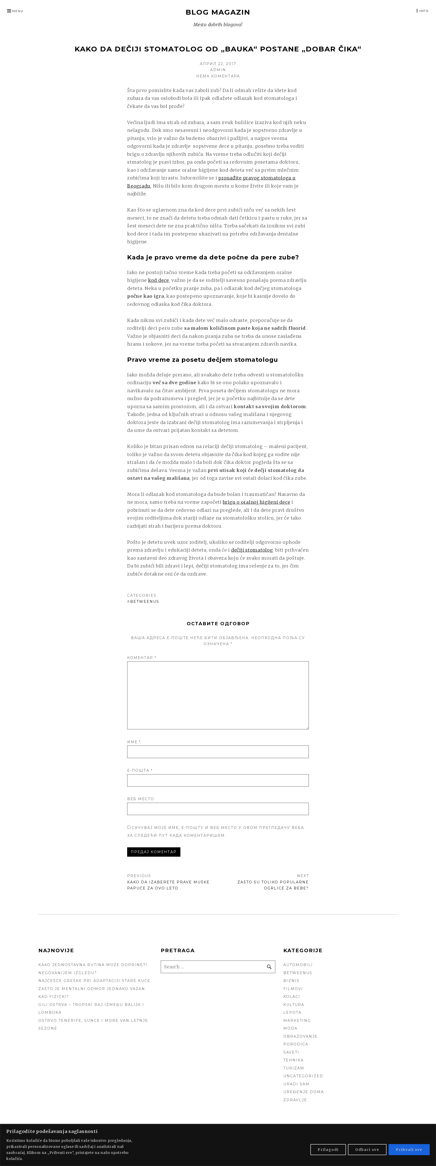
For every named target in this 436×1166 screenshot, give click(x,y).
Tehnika (293, 1060)
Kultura (293, 1004)
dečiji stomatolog (252, 550)
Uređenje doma (303, 1092)
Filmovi (293, 988)
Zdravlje (295, 1100)
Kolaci (291, 996)
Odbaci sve (367, 1149)
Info (424, 11)
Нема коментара (218, 76)
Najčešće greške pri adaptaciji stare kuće (94, 980)
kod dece (158, 280)
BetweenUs (144, 601)
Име (134, 742)
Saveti (291, 1052)
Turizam (293, 1068)
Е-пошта (140, 770)
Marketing (297, 1020)
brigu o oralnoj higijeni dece (256, 502)
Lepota (292, 1012)
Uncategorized (303, 1076)
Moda (290, 1028)
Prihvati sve (409, 1149)
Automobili (298, 965)
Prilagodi (328, 1149)
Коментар (141, 657)
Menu (17, 11)
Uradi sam (296, 1084)
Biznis (291, 980)
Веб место (140, 799)
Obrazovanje (300, 1036)
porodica (295, 1044)
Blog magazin (218, 12)
